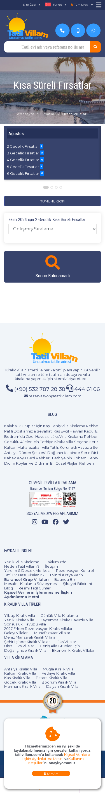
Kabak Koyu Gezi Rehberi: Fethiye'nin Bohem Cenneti (53, 458)
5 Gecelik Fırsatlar (24, 166)
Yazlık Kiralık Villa (19, 620)
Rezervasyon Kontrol (75, 570)
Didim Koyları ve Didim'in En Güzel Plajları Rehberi (49, 463)
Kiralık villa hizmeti (21, 370)
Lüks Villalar (65, 641)
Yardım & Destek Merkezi (27, 570)
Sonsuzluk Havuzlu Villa (25, 624)
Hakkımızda (55, 562)
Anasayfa (25, 114)
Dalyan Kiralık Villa (62, 686)
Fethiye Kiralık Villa (58, 673)
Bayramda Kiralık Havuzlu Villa (66, 620)
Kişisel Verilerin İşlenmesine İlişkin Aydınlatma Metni (38, 594)
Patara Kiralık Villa (51, 677)
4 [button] (61, 187)
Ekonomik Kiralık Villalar (73, 650)
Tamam (53, 773)
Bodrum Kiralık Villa (59, 682)
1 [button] (46, 187)
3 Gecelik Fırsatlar (25, 153)
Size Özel (29, 4)
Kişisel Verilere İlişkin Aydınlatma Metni (56, 757)
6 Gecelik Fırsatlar (25, 173)
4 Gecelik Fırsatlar (25, 159)
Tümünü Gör (52, 201)
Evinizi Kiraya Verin (66, 575)
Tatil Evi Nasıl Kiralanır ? (24, 575)
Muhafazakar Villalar (52, 632)
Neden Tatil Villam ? (21, 566)
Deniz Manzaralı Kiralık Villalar (30, 637)
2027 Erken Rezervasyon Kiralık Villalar (38, 628)
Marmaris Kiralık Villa (22, 686)
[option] (52, 153)
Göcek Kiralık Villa (20, 682)
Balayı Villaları (16, 632)
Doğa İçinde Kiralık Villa (25, 650)
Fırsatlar (48, 114)
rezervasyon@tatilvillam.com (55, 396)
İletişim (51, 566)
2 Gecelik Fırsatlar (24, 146)
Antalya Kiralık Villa (20, 669)
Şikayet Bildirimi (77, 583)
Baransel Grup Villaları (26, 579)
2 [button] (52, 187)
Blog (8, 588)
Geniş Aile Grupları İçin (60, 646)
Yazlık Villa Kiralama (21, 562)
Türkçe (57, 4)
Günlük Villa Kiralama (59, 615)
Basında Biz (64, 579)
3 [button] (56, 187)
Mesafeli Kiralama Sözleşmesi (30, 583)
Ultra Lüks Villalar (19, 646)
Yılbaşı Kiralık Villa (19, 615)
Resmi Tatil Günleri (35, 588)
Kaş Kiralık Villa (17, 677)
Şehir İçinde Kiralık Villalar (27, 641)
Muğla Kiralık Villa (58, 669)
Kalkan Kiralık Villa (20, 673)
